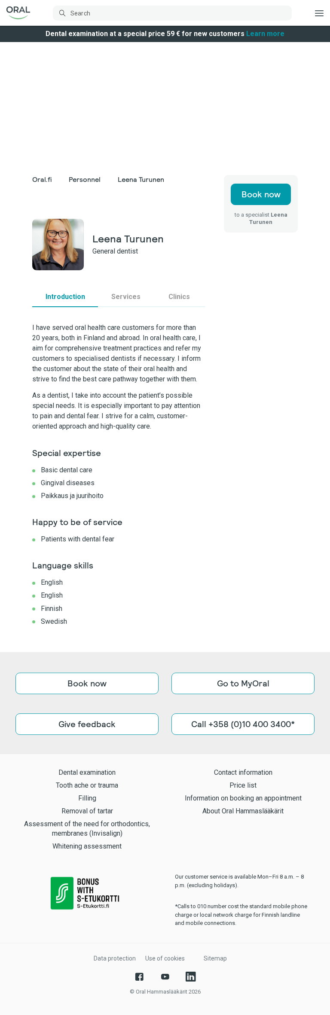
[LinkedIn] (190, 976)
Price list (243, 785)
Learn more (265, 34)
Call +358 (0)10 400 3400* (243, 724)
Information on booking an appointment (243, 798)
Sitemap (215, 958)
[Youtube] (165, 976)
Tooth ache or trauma (87, 785)
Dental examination (87, 772)
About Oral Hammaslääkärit (243, 811)
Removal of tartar (87, 811)
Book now (261, 194)
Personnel (85, 179)
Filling (87, 798)
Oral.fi (42, 179)
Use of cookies (165, 958)
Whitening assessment (87, 846)
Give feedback (87, 724)
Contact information (243, 772)
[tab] (65, 297)
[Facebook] (139, 976)
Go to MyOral (243, 683)
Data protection (115, 958)
